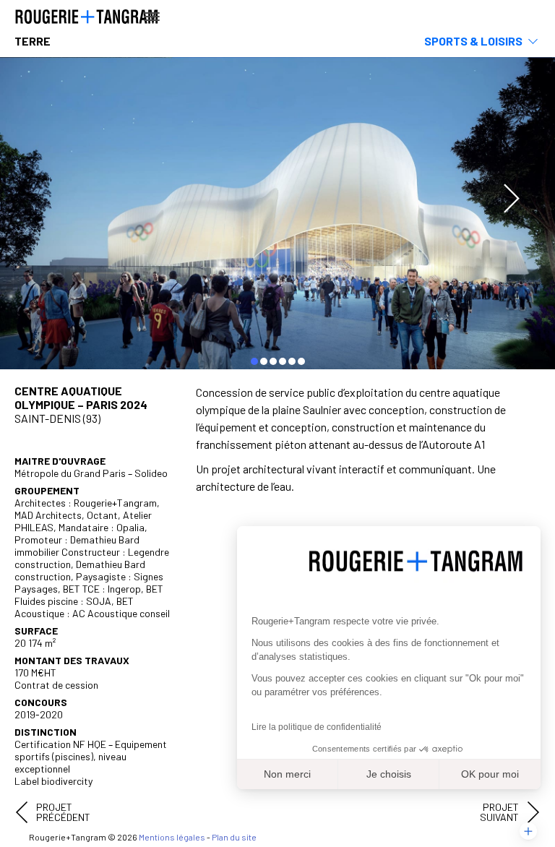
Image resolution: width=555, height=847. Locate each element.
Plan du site (234, 837)
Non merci (287, 774)
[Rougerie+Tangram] (86, 15)
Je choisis (388, 774)
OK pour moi (490, 774)
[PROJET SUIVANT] (533, 812)
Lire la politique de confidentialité (316, 727)
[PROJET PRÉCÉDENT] (22, 812)
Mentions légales (172, 837)
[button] (528, 831)
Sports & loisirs (473, 41)
